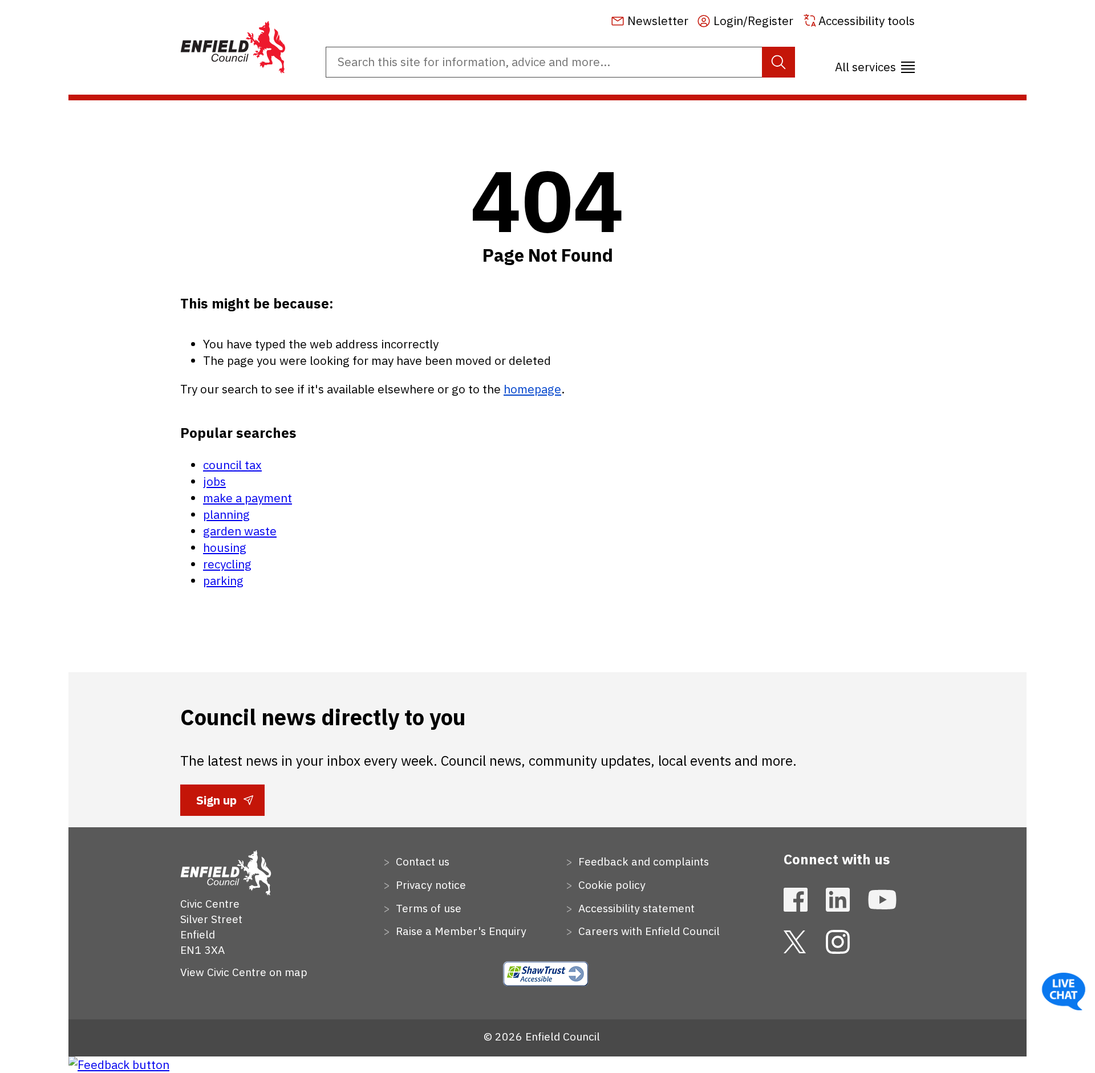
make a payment (247, 498)
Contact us (421, 861)
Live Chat (1063, 991)
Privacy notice (429, 884)
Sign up (216, 804)
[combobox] (560, 62)
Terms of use (427, 908)
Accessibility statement (635, 908)
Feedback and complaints (642, 861)
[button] (875, 63)
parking (223, 580)
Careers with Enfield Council (647, 931)
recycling (227, 564)
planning (226, 514)
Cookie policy (610, 884)
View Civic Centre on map (243, 972)
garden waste (240, 531)
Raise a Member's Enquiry (459, 931)
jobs (214, 481)
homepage (532, 389)
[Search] (778, 62)
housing (224, 547)
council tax (232, 465)
